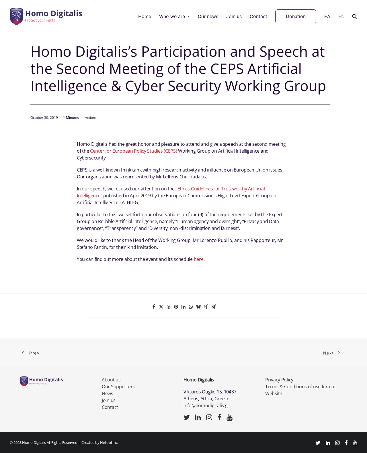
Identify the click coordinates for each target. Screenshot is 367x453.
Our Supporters (118, 386)
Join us (234, 16)
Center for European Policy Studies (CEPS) (133, 151)
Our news (208, 16)
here (199, 259)
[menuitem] (144, 16)
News (107, 393)
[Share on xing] (205, 306)
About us (111, 380)
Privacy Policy (279, 380)
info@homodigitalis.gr (206, 405)
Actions (91, 117)
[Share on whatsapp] (191, 306)
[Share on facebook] (153, 306)
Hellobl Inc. (109, 442)
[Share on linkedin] (183, 306)
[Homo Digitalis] (46, 16)
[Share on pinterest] (176, 306)
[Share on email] (213, 306)
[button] (354, 16)
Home (144, 16)
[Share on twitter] (161, 306)
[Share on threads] (168, 306)
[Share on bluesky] (198, 306)
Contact (258, 16)
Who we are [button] (172, 16)
